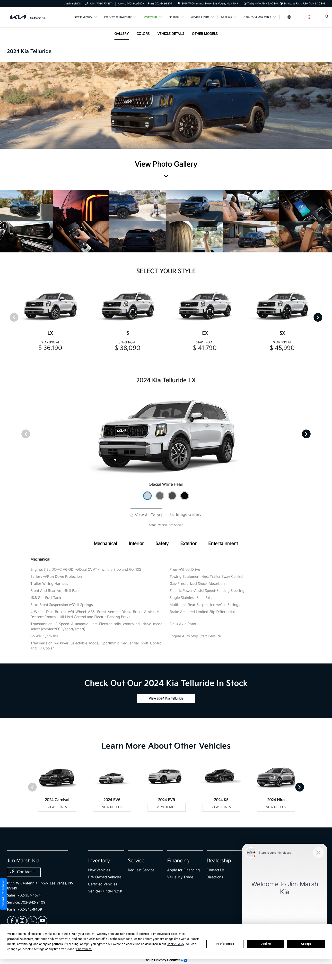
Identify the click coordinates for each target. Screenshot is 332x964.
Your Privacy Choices (163, 960)
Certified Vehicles (102, 884)
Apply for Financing (183, 870)
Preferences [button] (84, 949)
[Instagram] (22, 921)
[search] (327, 17)
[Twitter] (32, 921)
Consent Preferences (3, 893)
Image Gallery (188, 514)
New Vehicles (99, 870)
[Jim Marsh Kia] (29, 17)
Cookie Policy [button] (175, 944)
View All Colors (148, 515)
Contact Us (26, 872)
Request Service (141, 870)
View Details (57, 807)
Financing (178, 861)
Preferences (225, 944)
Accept (306, 944)
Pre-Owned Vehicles (105, 877)
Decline (266, 944)
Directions (215, 877)
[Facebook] (12, 921)
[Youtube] (42, 921)
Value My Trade (180, 877)
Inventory (99, 861)
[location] (179, 3)
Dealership (219, 861)
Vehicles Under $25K (105, 891)
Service (136, 861)
